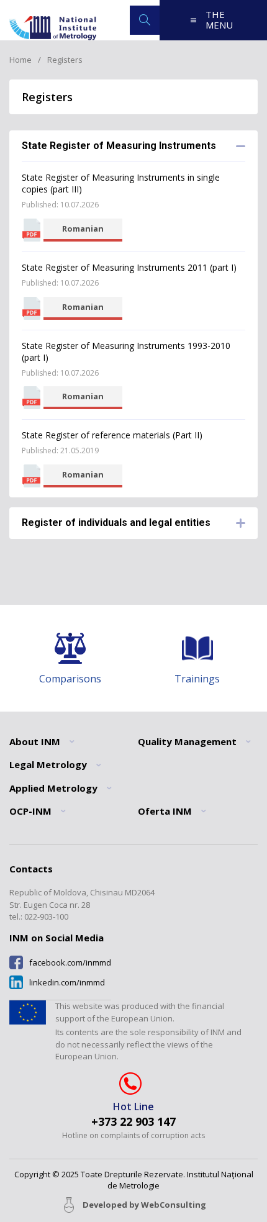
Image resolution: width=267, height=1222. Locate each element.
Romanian (83, 228)
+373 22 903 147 (133, 1121)
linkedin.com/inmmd (67, 982)
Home (20, 59)
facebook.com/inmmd (70, 962)
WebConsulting (173, 1204)
